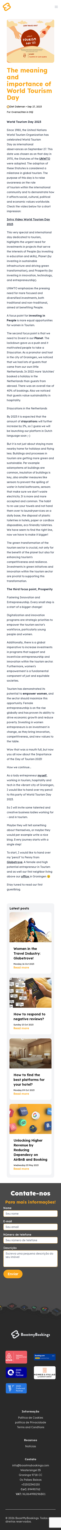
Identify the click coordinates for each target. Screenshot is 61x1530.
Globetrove (15, 862)
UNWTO (44, 158)
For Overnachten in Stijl (20, 112)
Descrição (10, 1248)
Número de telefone (17, 1234)
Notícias (30, 1446)
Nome (7, 1208)
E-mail (7, 1221)
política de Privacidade (30, 1422)
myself (42, 775)
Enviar (13, 1274)
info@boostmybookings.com (30, 1465)
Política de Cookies (30, 1417)
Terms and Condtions (30, 1427)
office (25, 876)
